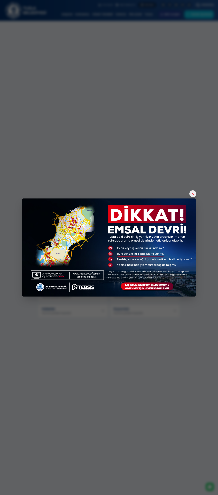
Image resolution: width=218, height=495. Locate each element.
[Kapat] (192, 193)
